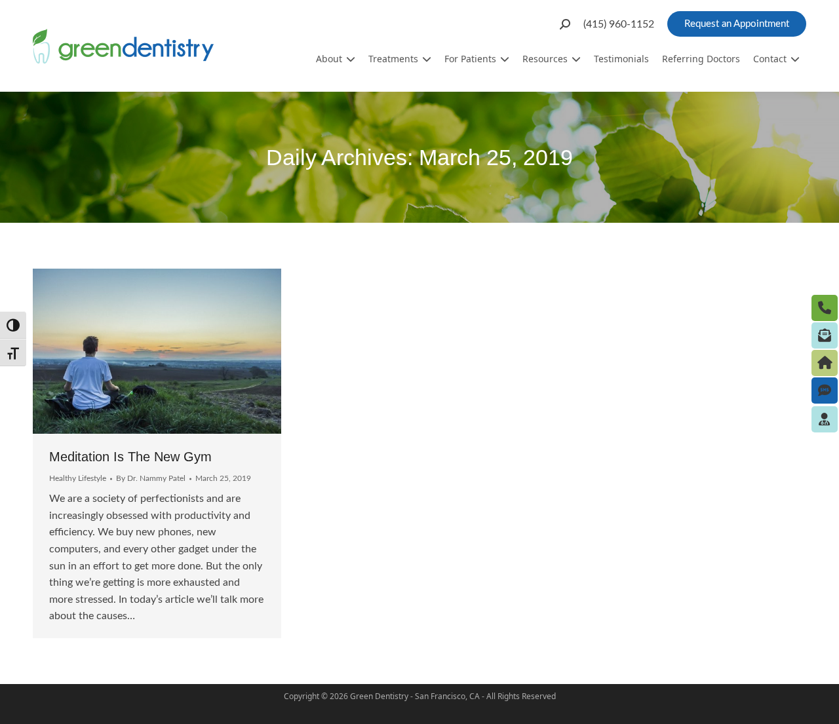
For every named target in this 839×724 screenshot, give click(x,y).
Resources (545, 58)
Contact (770, 58)
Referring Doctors (701, 58)
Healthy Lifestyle (77, 478)
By (150, 478)
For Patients (470, 58)
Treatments (393, 58)
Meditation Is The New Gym (130, 456)
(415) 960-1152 (618, 24)
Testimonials (621, 58)
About (329, 58)
